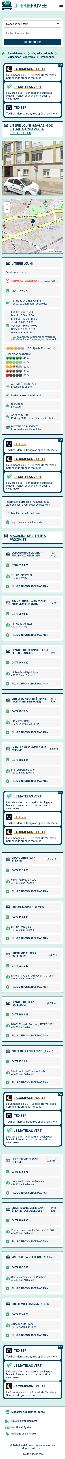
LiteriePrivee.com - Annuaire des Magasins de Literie (37, 1447)
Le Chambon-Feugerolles (21, 57)
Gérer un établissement (24, 1421)
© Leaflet (49, 251)
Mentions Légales (21, 1427)
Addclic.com (37, 1454)
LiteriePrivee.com (16, 53)
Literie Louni (47, 57)
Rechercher (32, 42)
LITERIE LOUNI (22, 263)
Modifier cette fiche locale (25, 513)
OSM (59, 251)
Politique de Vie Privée (23, 1433)
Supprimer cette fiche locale (26, 522)
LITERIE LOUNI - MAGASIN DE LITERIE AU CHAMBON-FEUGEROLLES (31, 129)
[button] (32, 222)
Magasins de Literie (42, 53)
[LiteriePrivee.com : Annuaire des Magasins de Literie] (24, 5)
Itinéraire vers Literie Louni (26, 395)
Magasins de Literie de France (28, 1411)
